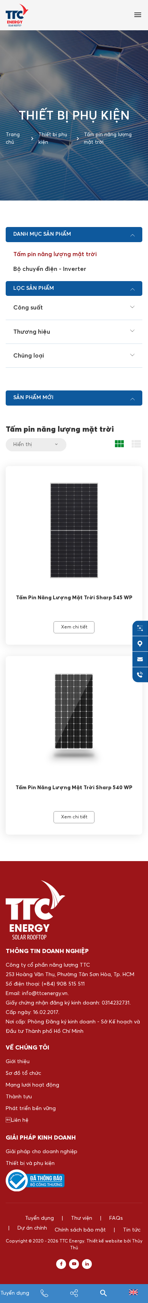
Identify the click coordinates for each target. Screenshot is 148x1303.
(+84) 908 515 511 (63, 984)
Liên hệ (17, 1120)
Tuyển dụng (14, 1293)
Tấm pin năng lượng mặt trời (55, 254)
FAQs (116, 1218)
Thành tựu (19, 1096)
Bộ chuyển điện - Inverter (49, 269)
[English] (133, 1293)
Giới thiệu (18, 1061)
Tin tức (131, 1230)
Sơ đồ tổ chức (23, 1073)
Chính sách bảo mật (80, 1230)
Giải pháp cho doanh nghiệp (41, 1151)
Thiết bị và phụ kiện (30, 1163)
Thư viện (81, 1218)
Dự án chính (32, 1228)
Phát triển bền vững (31, 1108)
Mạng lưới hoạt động (32, 1085)
